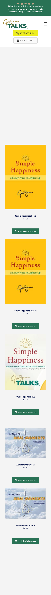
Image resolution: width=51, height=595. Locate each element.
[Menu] (45, 24)
